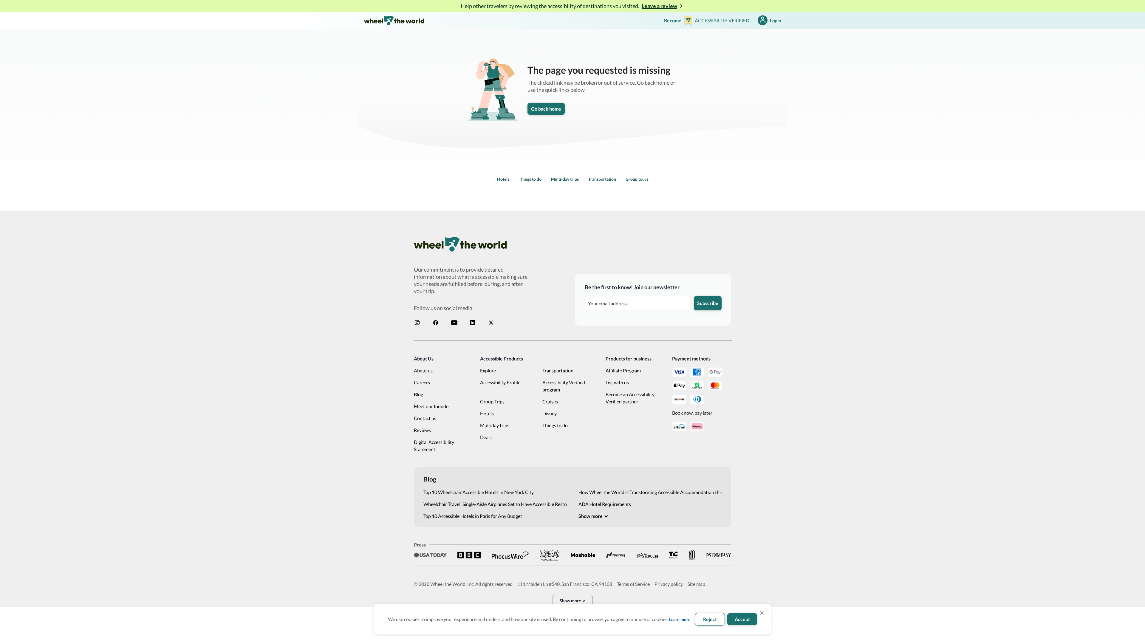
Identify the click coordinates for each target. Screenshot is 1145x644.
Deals (486, 437)
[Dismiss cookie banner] (762, 613)
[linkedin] (472, 322)
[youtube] (454, 322)
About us (423, 370)
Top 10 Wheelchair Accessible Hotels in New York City (478, 492)
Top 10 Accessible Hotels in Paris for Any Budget (472, 516)
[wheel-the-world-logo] (394, 20)
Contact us (425, 418)
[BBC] (469, 555)
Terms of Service (633, 584)
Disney (549, 413)
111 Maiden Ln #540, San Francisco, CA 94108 (564, 584)
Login (775, 20)
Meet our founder (432, 406)
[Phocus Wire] (510, 555)
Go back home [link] (546, 109)
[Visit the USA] (549, 555)
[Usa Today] (430, 555)
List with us (617, 382)
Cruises (550, 401)
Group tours (637, 179)
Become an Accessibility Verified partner (630, 397)
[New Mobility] (692, 555)
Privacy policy (668, 584)
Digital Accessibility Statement (434, 445)
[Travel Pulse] (647, 555)
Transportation (602, 179)
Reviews (422, 430)
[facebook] (435, 322)
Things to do (530, 179)
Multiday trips (494, 425)
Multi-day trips (565, 179)
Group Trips (492, 401)
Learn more (679, 619)
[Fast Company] (718, 555)
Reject (710, 619)
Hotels (503, 179)
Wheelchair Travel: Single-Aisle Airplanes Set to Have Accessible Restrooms (495, 504)
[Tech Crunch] (673, 555)
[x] (491, 322)
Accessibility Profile (500, 382)
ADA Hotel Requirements (604, 504)
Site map (696, 584)
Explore (488, 370)
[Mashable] (583, 555)
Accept (742, 619)
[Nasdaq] (615, 555)
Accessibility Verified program (563, 386)
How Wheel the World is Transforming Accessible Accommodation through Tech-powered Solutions (650, 492)
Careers (422, 382)
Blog (418, 394)
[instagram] (417, 322)
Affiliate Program (623, 370)
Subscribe (707, 303)
